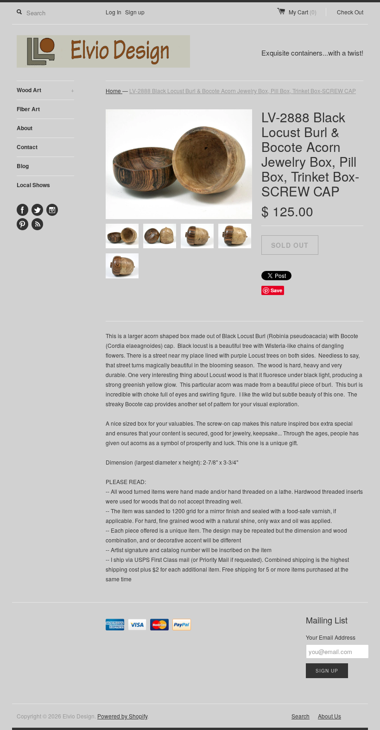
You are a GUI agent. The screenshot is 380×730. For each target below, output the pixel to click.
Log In (113, 12)
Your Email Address (330, 637)
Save (276, 290)
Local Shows (33, 185)
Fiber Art (28, 109)
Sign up (135, 12)
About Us (329, 716)
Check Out (350, 12)
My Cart (303, 12)
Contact (27, 147)
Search (300, 716)
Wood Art (45, 90)
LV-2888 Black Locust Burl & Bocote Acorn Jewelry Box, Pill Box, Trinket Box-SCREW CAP (242, 90)
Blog (23, 166)
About (24, 128)
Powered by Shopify (122, 716)
